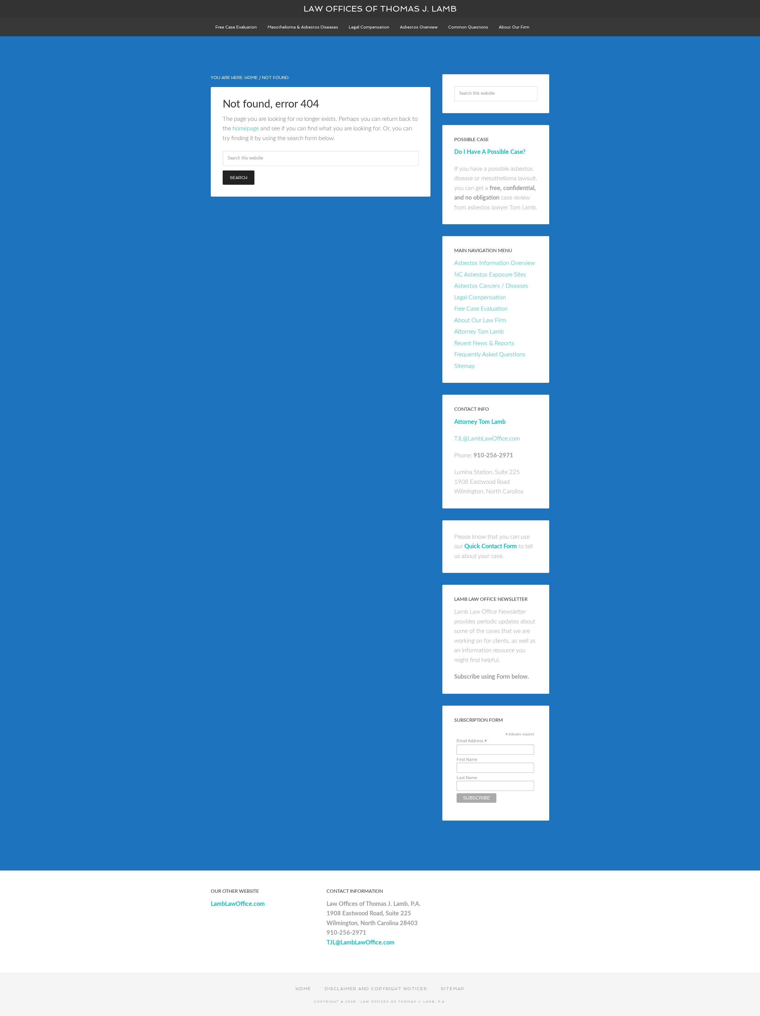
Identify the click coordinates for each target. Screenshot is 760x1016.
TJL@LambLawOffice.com (487, 439)
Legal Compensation (480, 298)
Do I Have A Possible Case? (489, 152)
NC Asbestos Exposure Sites (490, 275)
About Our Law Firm (480, 320)
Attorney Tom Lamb (479, 332)
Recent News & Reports (484, 343)
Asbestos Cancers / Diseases (491, 286)
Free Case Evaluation (480, 309)
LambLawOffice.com (238, 904)
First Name (467, 759)
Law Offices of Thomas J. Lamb (380, 9)
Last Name (467, 777)
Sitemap (464, 366)
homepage (245, 129)
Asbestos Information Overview (494, 263)
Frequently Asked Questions (489, 355)
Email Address (472, 741)
